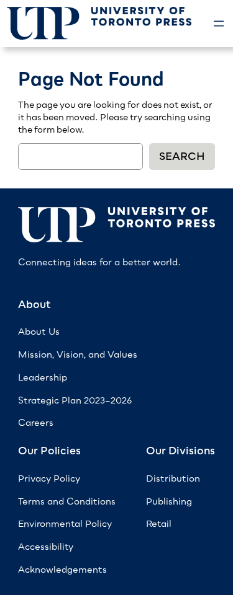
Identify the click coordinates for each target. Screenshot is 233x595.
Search (182, 156)
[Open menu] (218, 23)
